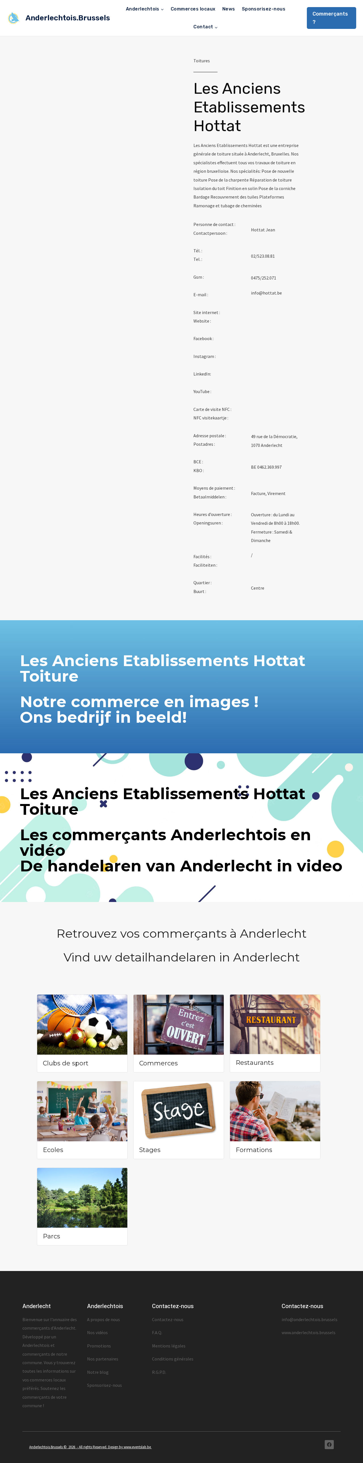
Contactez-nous (167, 1319)
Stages (150, 1150)
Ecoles (53, 1150)
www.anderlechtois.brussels (308, 1332)
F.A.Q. (157, 1332)
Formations (254, 1150)
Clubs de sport (65, 1063)
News (228, 9)
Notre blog (98, 1372)
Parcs (51, 1236)
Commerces (158, 1063)
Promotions (99, 1346)
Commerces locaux (193, 9)
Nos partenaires (102, 1359)
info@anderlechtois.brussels (309, 1319)
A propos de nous (103, 1319)
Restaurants (255, 1063)
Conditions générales (172, 1359)
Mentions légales (168, 1346)
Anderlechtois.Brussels (46, 1447)
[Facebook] (329, 1444)
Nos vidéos (97, 1332)
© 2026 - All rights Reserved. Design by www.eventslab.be (108, 1447)
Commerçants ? (330, 18)
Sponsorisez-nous (264, 9)
